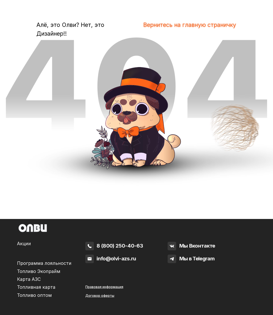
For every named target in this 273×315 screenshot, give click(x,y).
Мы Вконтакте (197, 246)
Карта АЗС (29, 279)
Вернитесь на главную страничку (189, 24)
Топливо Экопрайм (38, 271)
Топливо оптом (34, 295)
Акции (24, 243)
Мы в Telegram (197, 258)
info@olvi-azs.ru (116, 258)
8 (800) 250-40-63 (120, 246)
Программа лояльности (44, 263)
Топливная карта (36, 287)
